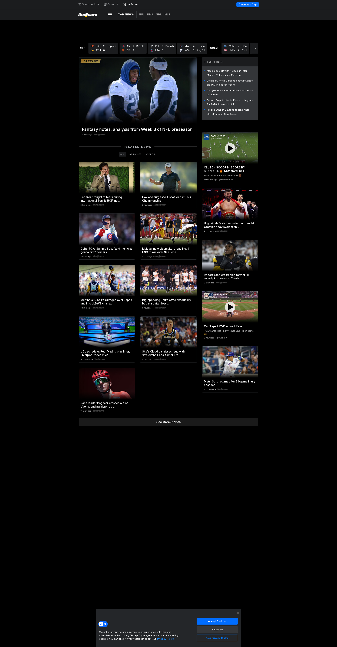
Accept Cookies (217, 621)
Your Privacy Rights (217, 637)
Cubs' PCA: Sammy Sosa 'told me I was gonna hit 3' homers (106, 250)
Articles (135, 154)
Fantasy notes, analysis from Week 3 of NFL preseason (137, 129)
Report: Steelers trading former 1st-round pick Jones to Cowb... (227, 276)
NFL (142, 14)
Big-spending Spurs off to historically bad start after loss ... (166, 301)
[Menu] (109, 14)
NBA (150, 14)
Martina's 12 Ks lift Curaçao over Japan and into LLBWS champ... (106, 301)
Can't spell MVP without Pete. (223, 326)
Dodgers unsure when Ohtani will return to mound (230, 92)
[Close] (238, 613)
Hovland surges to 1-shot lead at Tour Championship (166, 198)
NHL (159, 14)
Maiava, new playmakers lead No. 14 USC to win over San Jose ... (166, 250)
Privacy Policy (165, 638)
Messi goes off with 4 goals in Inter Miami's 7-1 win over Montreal (227, 72)
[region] (168, 628)
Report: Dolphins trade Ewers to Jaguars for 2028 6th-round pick (230, 102)
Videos (150, 154)
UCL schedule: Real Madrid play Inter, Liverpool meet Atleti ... (105, 353)
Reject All (217, 629)
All (122, 154)
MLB (167, 14)
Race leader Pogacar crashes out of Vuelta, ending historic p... (104, 404)
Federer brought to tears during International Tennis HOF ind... (101, 198)
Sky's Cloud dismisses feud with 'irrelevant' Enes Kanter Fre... (163, 353)
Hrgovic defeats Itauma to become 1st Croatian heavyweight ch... (229, 225)
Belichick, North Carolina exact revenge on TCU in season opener (230, 82)
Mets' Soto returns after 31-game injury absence (229, 383)
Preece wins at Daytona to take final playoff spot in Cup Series (228, 111)
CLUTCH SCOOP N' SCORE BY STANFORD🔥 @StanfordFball (224, 169)
